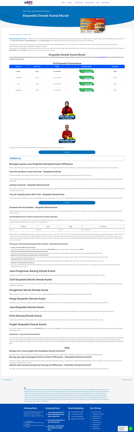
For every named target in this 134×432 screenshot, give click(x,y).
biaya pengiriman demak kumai (53, 389)
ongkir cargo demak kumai (98, 395)
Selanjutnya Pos (127, 379)
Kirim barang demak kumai (83, 395)
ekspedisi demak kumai (81, 391)
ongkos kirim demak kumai (80, 397)
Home (63, 2)
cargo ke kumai (78, 389)
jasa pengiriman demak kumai (67, 395)
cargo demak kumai (68, 389)
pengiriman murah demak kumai (66, 399)
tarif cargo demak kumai (83, 399)
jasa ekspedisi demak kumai (36, 395)
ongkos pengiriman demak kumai (97, 397)
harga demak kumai (58, 393)
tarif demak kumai (95, 399)
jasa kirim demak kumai (51, 395)
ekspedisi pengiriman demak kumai (42, 393)
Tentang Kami (79, 2)
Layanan (69, 2)
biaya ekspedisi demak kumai (36, 389)
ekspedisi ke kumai (94, 391)
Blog (97, 2)
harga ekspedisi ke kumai (89, 393)
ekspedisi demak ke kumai (67, 391)
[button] (70, 2)
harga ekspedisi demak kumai (73, 393)
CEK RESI (67, 202)
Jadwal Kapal (105, 2)
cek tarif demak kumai (53, 391)
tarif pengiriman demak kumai (41, 401)
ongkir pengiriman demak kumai (62, 397)
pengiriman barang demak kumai (33, 399)
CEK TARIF (67, 152)
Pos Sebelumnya (7, 379)
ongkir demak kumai (29, 397)
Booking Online (89, 2)
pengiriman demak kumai (50, 399)
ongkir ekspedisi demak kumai (44, 397)
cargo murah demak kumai (90, 389)
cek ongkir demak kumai (39, 391)
